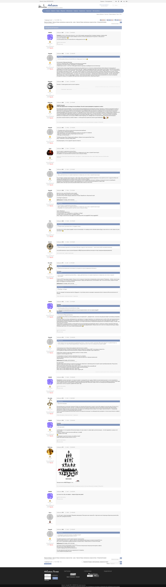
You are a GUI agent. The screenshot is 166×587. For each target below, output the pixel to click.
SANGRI (50, 32)
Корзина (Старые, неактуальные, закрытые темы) (87, 22)
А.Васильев (77, 576)
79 (62, 512)
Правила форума (112, 14)
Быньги (50, 242)
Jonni (50, 148)
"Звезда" (68, 576)
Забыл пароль (46, 580)
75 (62, 398)
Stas (50, 169)
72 (62, 301)
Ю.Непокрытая (72, 576)
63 (62, 81)
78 (62, 491)
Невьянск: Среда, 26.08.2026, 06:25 (46, 1)
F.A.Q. (120, 14)
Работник (50, 102)
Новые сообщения (100, 14)
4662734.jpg (67, 482)
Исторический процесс (101, 22)
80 (62, 529)
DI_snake (50, 262)
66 (62, 148)
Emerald (50, 53)
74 (62, 377)
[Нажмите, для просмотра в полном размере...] (68, 465)
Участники (106, 14)
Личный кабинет (105, 4)
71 (62, 262)
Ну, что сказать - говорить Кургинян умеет (73, 494)
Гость (50, 512)
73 (62, 337)
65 (62, 127)
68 (62, 190)
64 (62, 102)
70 (62, 242)
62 (62, 53)
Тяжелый (50, 81)
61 (62, 32)
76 (62, 420)
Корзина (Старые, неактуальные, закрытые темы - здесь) (64, 22)
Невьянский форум (48, 22)
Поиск (117, 14)
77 (62, 447)
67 (62, 169)
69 (62, 221)
